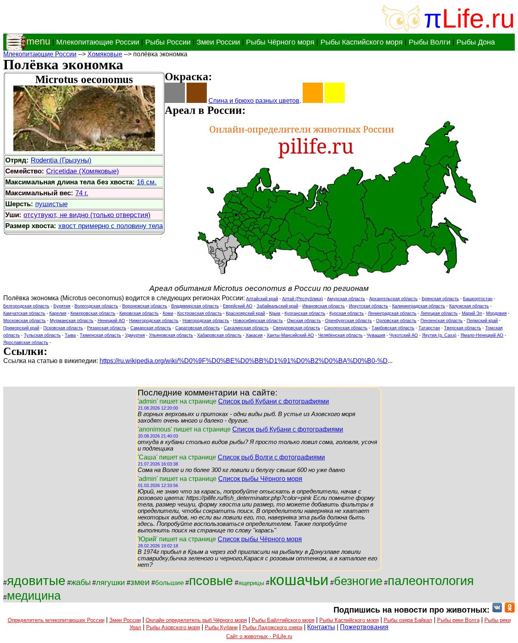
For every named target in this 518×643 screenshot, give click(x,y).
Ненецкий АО (111, 320)
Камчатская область (24, 313)
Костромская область (199, 313)
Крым (274, 313)
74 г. (81, 193)
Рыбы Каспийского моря (362, 42)
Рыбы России (168, 42)
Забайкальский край (277, 305)
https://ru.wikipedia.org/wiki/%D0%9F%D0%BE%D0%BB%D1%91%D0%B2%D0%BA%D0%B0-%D (244, 360)
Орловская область (396, 320)
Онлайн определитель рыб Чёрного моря (196, 620)
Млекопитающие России (97, 42)
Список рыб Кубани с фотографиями (273, 401)
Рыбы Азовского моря (173, 627)
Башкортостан (478, 298)
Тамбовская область (393, 327)
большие (169, 583)
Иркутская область (368, 305)
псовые (211, 580)
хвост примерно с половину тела (110, 226)
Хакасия (254, 335)
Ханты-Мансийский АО (290, 335)
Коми (168, 313)
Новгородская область (206, 320)
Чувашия (376, 335)
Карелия (57, 313)
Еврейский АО (238, 305)
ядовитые (36, 580)
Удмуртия (135, 335)
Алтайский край (262, 298)
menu (38, 41)
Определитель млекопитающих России (56, 620)
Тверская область (462, 327)
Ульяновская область (171, 335)
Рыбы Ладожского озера (272, 627)
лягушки (110, 582)
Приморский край (21, 327)
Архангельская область (393, 298)
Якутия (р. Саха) (439, 335)
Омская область (304, 320)
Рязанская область (106, 327)
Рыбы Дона (475, 42)
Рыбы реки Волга (458, 620)
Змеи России (218, 42)
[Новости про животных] (497, 609)
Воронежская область (144, 305)
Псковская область (63, 327)
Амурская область (346, 298)
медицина (34, 595)
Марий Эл (472, 313)
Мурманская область (71, 320)
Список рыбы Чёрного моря (260, 478)
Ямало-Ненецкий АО (482, 335)
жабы (81, 582)
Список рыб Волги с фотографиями (271, 457)
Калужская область (469, 305)
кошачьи (299, 579)
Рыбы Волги (429, 42)
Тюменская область (100, 335)
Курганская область (304, 313)
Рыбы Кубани (221, 627)
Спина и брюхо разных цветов (253, 100)
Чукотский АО (403, 335)
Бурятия (61, 305)
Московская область (24, 320)
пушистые (51, 204)
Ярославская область (25, 342)
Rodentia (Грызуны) (61, 160)
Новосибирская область (258, 320)
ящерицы (251, 583)
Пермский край (482, 320)
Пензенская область (441, 320)
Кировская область (139, 313)
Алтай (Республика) (302, 298)
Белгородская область (26, 305)
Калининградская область (418, 305)
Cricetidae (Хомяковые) (82, 171)
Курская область (346, 313)
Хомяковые (104, 54)
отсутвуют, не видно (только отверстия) (87, 215)
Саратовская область (197, 327)
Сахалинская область (246, 327)
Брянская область (440, 298)
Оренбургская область (348, 320)
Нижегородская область (153, 320)
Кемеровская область (92, 313)
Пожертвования (364, 627)
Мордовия (496, 313)
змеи (140, 582)
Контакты (321, 627)
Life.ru (478, 18)
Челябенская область (340, 335)
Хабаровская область (219, 335)
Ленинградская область (392, 313)
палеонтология (431, 580)
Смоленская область (345, 327)
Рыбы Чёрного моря (280, 42)
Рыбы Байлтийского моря (283, 620)
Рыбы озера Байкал (408, 620)
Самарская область (150, 327)
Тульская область (42, 335)
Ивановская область (323, 305)
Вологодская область (96, 305)
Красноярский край (245, 313)
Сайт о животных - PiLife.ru (259, 636)
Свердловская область (296, 327)
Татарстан (429, 327)
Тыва (70, 335)
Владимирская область (195, 305)
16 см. (147, 182)
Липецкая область (439, 313)
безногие (358, 580)
